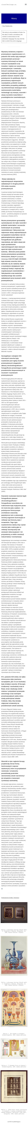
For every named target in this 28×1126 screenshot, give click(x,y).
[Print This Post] (14, 888)
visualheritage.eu (8, 4)
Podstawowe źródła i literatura (10, 898)
